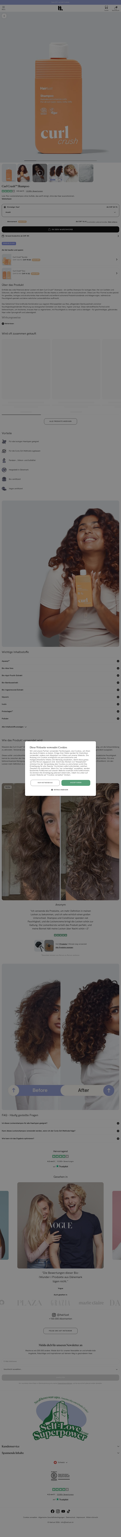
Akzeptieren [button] (76, 783)
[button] (60, 789)
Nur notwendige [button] (45, 783)
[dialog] (60, 768)
